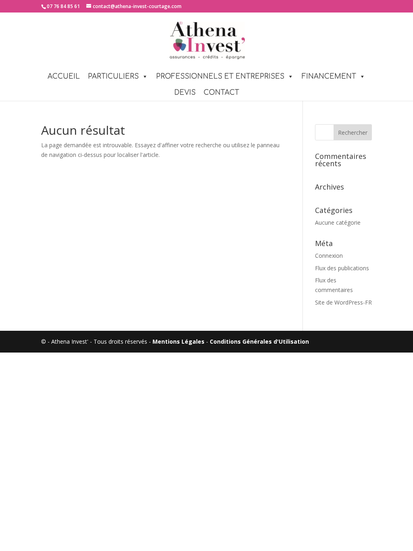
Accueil (64, 76)
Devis (185, 92)
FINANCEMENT (329, 76)
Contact (221, 92)
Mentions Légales (178, 341)
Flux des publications (342, 268)
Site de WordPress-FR (343, 302)
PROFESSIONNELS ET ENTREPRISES (220, 76)
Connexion (329, 255)
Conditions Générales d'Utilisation (259, 341)
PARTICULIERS (113, 76)
